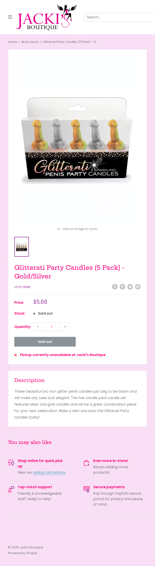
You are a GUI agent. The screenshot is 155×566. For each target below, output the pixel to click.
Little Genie (22, 287)
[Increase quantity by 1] (65, 327)
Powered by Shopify (22, 553)
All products (30, 42)
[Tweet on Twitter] (130, 286)
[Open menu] (10, 17)
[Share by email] (138, 286)
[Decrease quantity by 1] (38, 327)
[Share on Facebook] (115, 286)
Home (12, 42)
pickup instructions (49, 472)
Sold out (45, 341)
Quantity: (22, 326)
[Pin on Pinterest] (122, 286)
